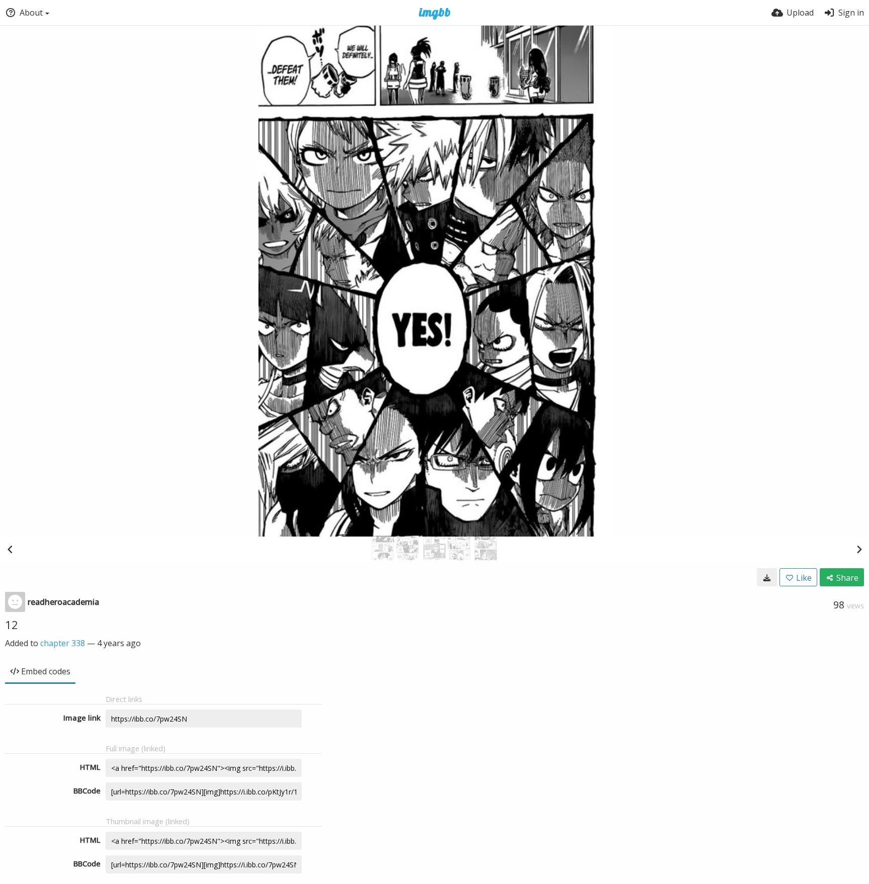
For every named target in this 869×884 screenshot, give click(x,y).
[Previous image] (10, 549)
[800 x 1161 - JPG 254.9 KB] (767, 577)
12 (11, 624)
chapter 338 (62, 643)
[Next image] (859, 549)
